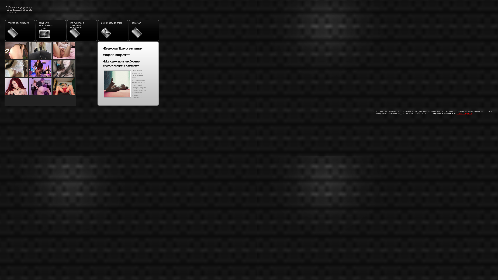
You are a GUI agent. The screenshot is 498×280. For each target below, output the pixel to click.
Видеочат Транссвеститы (444, 114)
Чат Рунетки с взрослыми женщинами (77, 25)
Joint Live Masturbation (46, 24)
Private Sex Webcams (18, 23)
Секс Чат (136, 23)
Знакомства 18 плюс (111, 23)
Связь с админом (464, 114)
